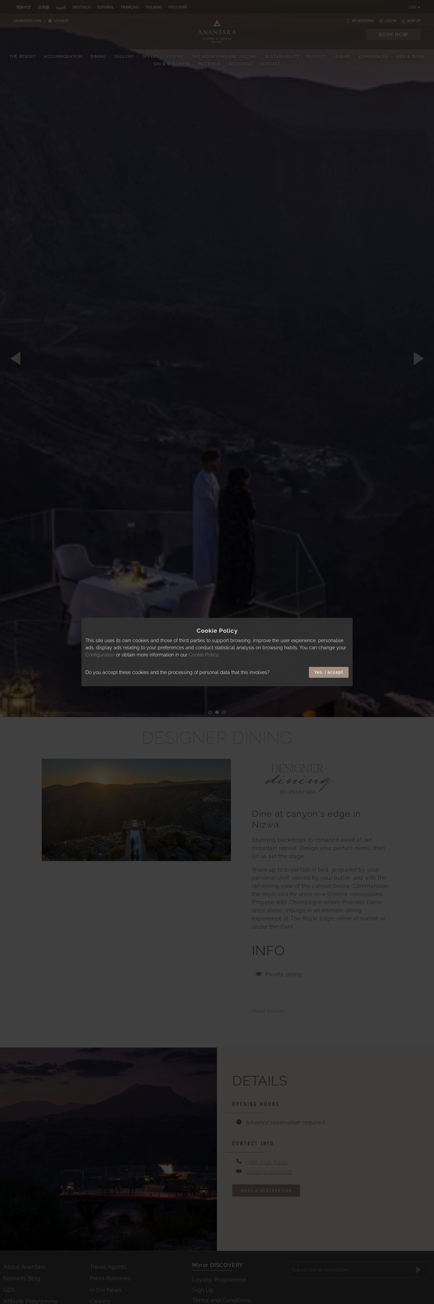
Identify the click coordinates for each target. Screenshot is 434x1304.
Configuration (100, 654)
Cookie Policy (203, 654)
